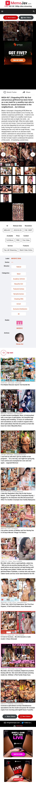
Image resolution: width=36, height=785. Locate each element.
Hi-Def (19, 304)
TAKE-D (18, 267)
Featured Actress (18, 289)
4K (19, 314)
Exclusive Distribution (20, 309)
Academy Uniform (19, 279)
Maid (18, 274)
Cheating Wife (18, 299)
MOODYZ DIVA (16, 258)
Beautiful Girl (18, 284)
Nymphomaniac (18, 294)
